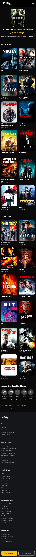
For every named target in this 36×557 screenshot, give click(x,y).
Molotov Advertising (7, 432)
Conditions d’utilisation (8, 455)
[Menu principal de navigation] (33, 3)
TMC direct (4, 490)
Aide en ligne (5, 446)
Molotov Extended (7, 536)
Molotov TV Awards (7, 518)
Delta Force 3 (5, 243)
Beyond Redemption (25, 350)
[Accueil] (6, 3)
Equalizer (22, 124)
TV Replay (4, 506)
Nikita (3, 70)
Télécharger (5, 460)
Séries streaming (6, 513)
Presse (3, 427)
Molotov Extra (5, 534)
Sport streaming (6, 516)
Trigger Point (5, 208)
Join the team (5, 435)
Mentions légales (6, 451)
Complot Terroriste (8, 377)
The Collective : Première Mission (7, 124)
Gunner (3, 97)
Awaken (21, 269)
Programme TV (6, 504)
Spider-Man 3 (23, 70)
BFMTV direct (5, 493)
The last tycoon (6, 296)
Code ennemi (23, 97)
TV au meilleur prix (6, 541)
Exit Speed (5, 269)
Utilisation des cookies (8, 453)
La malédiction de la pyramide (8, 180)
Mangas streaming (6, 520)
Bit (2, 323)
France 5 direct (5, 481)
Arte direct (4, 485)
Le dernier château (25, 296)
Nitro (20, 208)
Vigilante (22, 323)
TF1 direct (4, 474)
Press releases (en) (7, 430)
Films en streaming (15, 34)
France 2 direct (5, 476)
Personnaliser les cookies (9, 458)
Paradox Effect (24, 179)
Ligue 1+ (3, 539)
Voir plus (32, 36)
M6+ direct (4, 483)
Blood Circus (23, 377)
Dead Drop (4, 350)
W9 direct (4, 488)
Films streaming (6, 511)
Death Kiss (22, 152)
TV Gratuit (4, 509)
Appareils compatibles (8, 462)
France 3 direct (6, 478)
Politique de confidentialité (9, 448)
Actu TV (3, 523)
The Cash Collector (7, 152)
